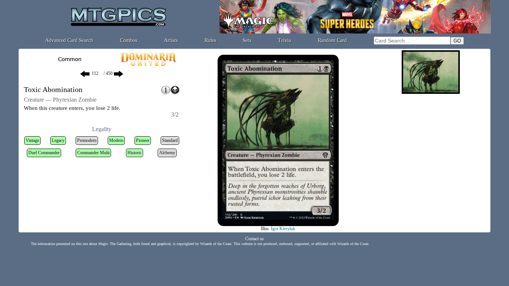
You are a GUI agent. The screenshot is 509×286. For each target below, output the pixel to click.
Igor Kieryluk (283, 228)
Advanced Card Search (69, 40)
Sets (247, 40)
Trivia (284, 40)
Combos (128, 40)
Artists (171, 40)
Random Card (332, 40)
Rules (210, 40)
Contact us (254, 238)
